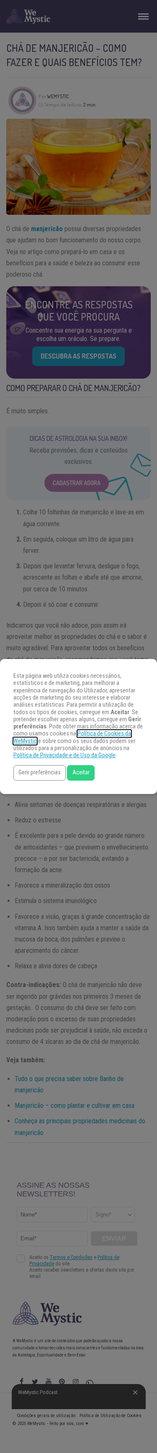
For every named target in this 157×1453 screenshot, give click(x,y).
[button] (39, 773)
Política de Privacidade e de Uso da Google (64, 755)
